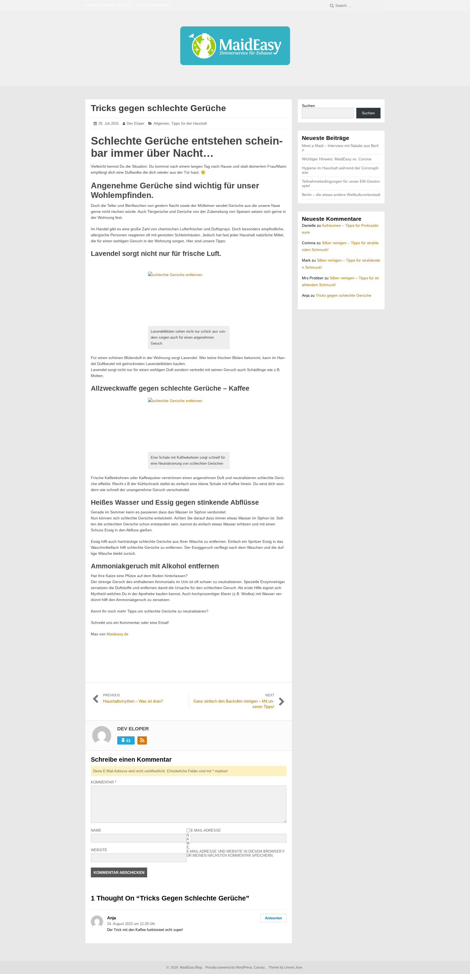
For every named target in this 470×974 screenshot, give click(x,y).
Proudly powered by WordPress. (229, 967)
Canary (259, 967)
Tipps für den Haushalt (189, 123)
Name (96, 830)
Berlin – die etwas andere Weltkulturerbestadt (341, 194)
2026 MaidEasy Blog (185, 967)
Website (99, 850)
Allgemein (161, 123)
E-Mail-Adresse (206, 830)
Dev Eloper (135, 123)
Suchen (308, 105)
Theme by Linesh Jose (286, 967)
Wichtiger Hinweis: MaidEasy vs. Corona (336, 159)
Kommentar (103, 782)
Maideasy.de (117, 634)
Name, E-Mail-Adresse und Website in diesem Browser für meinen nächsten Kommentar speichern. (236, 845)
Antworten (273, 918)
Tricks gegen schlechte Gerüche (158, 108)
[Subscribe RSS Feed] (142, 740)
